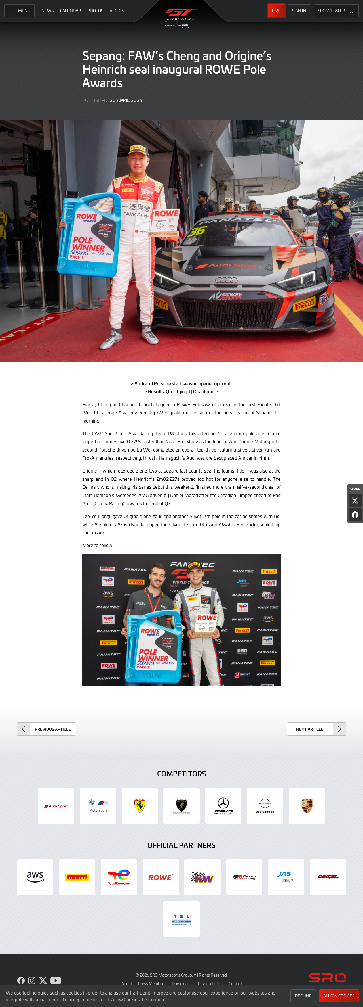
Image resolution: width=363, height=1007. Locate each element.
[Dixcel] (328, 877)
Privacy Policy (210, 983)
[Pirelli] (77, 877)
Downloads (182, 983)
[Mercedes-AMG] (223, 806)
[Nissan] (265, 806)
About (126, 983)
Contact (235, 983)
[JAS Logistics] (286, 877)
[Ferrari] (140, 806)
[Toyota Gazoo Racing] (244, 877)
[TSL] (181, 919)
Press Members (152, 983)
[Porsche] (307, 806)
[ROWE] (161, 877)
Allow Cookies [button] (338, 995)
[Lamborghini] (181, 806)
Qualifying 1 (178, 391)
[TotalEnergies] (119, 877)
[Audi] (56, 806)
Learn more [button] (154, 999)
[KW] (202, 877)
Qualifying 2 (205, 391)
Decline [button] (303, 995)
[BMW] (98, 806)
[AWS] (35, 877)
